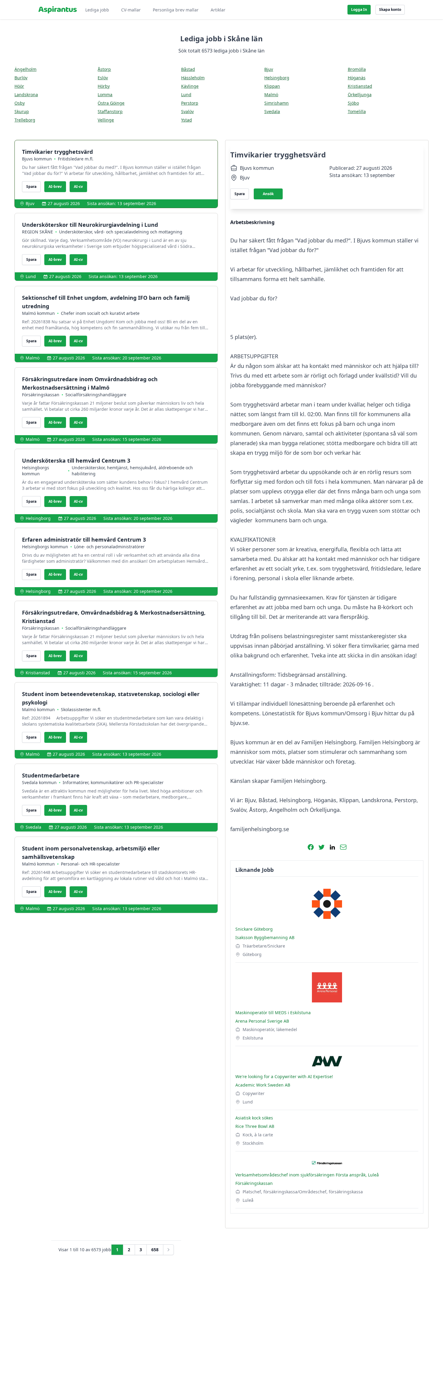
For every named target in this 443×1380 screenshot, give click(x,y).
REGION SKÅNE (37, 232)
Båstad (188, 69)
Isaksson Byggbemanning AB (264, 937)
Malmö (271, 94)
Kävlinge (190, 86)
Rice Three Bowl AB (254, 1126)
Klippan (272, 86)
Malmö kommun (38, 313)
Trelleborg (24, 120)
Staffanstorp (110, 111)
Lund (186, 94)
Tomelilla (357, 111)
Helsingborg (276, 78)
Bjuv (268, 69)
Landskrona (26, 94)
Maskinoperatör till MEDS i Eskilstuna (273, 1012)
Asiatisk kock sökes (254, 1118)
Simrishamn (276, 103)
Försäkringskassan (40, 394)
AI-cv (78, 186)
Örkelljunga (360, 94)
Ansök (268, 193)
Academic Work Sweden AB (262, 1085)
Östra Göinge (111, 103)
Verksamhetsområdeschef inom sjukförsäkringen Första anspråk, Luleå (307, 1175)
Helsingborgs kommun (35, 470)
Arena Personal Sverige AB (262, 1021)
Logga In (359, 9)
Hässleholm (193, 78)
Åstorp (104, 69)
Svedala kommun (39, 782)
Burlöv (20, 78)
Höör (19, 86)
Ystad (186, 120)
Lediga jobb (97, 10)
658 (155, 1249)
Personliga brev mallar (176, 10)
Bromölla (357, 69)
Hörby (104, 86)
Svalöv (187, 111)
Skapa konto (390, 9)
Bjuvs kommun (37, 159)
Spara (31, 186)
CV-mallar (131, 10)
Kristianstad (360, 86)
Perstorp (189, 103)
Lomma (105, 94)
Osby (19, 103)
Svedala (272, 111)
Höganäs (357, 78)
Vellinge (106, 120)
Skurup (21, 111)
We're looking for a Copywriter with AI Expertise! (284, 1076)
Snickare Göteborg (254, 929)
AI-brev (55, 186)
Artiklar (218, 10)
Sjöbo (353, 103)
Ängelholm (25, 69)
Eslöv (103, 78)
